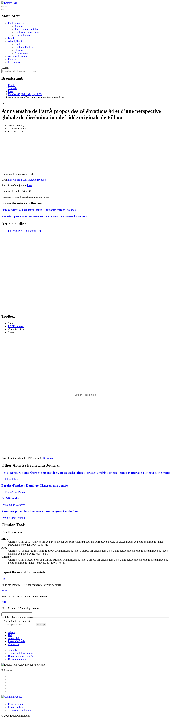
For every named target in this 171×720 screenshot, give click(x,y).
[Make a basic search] (2, 6)
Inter (10, 91)
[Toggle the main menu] (2, 9)
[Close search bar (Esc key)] (6, 6)
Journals (19, 26)
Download (48, 458)
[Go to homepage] (9, 2)
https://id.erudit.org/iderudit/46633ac (26, 179)
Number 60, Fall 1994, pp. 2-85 (25, 94)
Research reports (23, 35)
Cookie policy (15, 707)
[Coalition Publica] (11, 696)
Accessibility (15, 638)
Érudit (18, 44)
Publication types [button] (17, 23)
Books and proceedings (27, 32)
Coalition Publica (24, 47)
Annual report (22, 53)
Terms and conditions (19, 710)
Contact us (13, 644)
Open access (21, 50)
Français (12, 59)
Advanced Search (17, 56)
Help (10, 635)
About (18, 41)
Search (5, 67)
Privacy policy (15, 704)
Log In (11, 38)
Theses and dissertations (27, 29)
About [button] (11, 41)
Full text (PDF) (16, 230)
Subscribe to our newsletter (18, 621)
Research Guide (16, 641)
